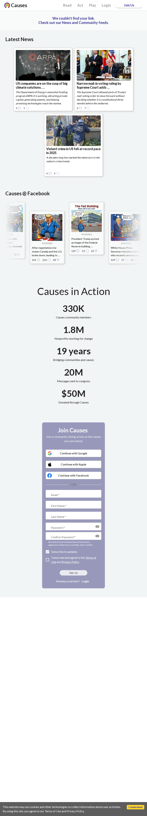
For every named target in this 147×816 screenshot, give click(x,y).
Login (85, 581)
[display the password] (97, 526)
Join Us (129, 5)
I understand (136, 807)
